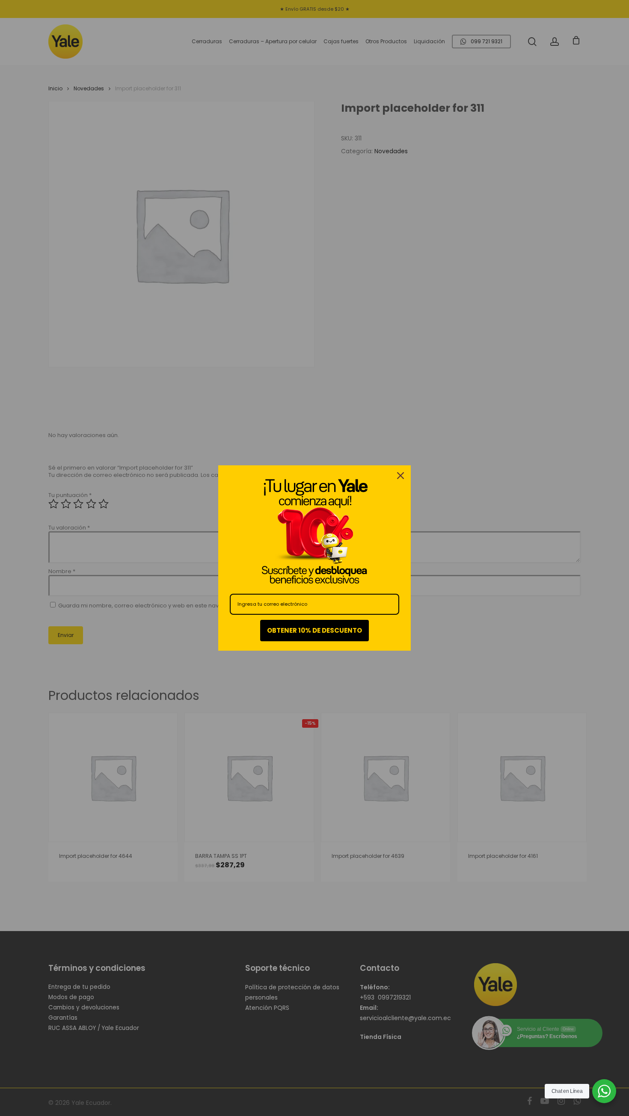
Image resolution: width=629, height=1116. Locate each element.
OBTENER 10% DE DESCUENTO (314, 630)
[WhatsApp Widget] (604, 1091)
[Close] (400, 475)
